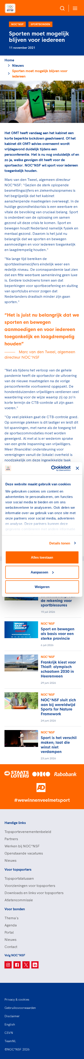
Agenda (10, 925)
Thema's (11, 918)
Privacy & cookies (16, 999)
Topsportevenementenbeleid (27, 831)
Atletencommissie (18, 900)
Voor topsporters (17, 869)
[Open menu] (74, 8)
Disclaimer (12, 1016)
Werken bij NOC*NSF (22, 846)
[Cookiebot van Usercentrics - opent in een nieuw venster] (53, 468)
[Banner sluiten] (77, 468)
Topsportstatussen (19, 878)
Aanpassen (39, 572)
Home (9, 60)
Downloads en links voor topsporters (33, 892)
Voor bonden (14, 909)
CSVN (8, 1033)
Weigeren (42, 587)
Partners (11, 839)
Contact (10, 946)
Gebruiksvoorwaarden (20, 1008)
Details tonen (59, 543)
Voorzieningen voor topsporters (29, 885)
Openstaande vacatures (23, 853)
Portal (9, 932)
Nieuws (18, 65)
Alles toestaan (42, 557)
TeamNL (10, 1041)
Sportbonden (40, 24)
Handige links (15, 822)
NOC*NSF (17, 24)
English (9, 1024)
